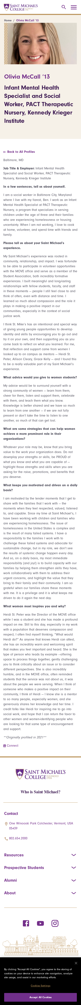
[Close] (76, 963)
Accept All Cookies (40, 997)
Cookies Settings (40, 985)
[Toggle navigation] (75, 7)
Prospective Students (24, 867)
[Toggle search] (63, 7)
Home (8, 20)
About (10, 892)
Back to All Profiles (20, 152)
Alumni (10, 880)
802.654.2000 (18, 838)
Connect (12, 745)
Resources (14, 854)
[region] (40, 981)
